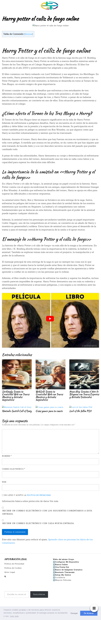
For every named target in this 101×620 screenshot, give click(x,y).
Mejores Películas (63, 580)
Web (4, 482)
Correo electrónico (13, 469)
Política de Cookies (13, 568)
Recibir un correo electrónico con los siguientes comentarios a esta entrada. (47, 512)
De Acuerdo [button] (89, 613)
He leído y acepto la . (27, 495)
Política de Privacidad (39, 495)
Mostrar (28, 34)
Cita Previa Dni (62, 567)
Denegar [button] (74, 613)
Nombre (7, 456)
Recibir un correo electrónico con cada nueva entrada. (38, 523)
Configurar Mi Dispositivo (67, 562)
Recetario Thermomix (65, 572)
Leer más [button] (14, 616)
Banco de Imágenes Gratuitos (69, 569)
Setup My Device (63, 575)
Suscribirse (39, 594)
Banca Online (61, 564)
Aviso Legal (9, 572)
